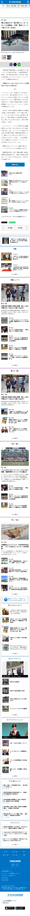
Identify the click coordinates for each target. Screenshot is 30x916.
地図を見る (15, 164)
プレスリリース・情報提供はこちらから (11, 873)
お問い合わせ (5, 877)
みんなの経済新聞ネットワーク (15, 895)
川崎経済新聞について (7, 871)
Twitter (17, 865)
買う (19, 5)
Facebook (13, 865)
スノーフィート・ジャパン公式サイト (13, 216)
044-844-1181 (13, 74)
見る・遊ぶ (13, 5)
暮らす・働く (24, 5)
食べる (8, 5)
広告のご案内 (5, 880)
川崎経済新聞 (14, 2)
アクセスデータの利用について (9, 875)
